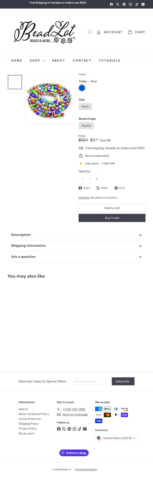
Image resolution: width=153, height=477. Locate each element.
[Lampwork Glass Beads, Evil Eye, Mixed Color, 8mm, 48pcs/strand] (18, 323)
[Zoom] (49, 99)
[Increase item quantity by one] (97, 179)
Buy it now (112, 218)
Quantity (84, 171)
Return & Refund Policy (34, 414)
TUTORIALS (110, 60)
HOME (16, 60)
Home (82, 74)
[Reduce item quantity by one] (83, 179)
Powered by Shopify (86, 469)
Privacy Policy (28, 428)
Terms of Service (30, 419)
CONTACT (82, 60)
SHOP (36, 60)
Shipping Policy (29, 424)
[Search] (89, 32)
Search (23, 409)
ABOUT (58, 60)
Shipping (84, 197)
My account (26, 433)
